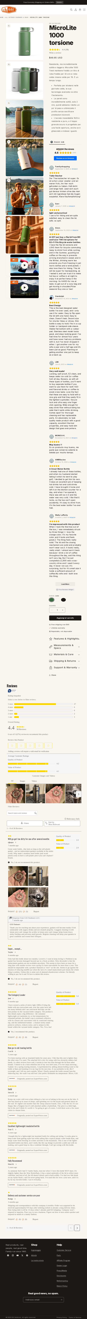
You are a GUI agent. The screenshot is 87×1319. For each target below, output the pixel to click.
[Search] (71, 9)
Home (1, 17)
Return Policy (62, 1286)
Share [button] (53, 675)
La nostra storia (37, 1260)
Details (59, 2)
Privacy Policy (62, 1317)
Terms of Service (75, 1317)
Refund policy (62, 1281)
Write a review (55, 53)
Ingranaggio (36, 1250)
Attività (34, 1255)
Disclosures (61, 1276)
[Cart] (80, 9)
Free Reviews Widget (66, 589)
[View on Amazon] (51, 167)
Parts (59, 1255)
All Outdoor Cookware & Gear (16, 17)
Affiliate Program (63, 1260)
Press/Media (62, 1271)
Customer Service (64, 1250)
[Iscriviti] (61, 1299)
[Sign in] (75, 9)
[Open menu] (84, 9)
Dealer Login (62, 1265)
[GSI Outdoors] (9, 9)
